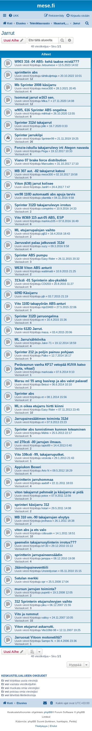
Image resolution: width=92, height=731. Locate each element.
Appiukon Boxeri (28, 467)
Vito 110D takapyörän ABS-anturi (40, 304)
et (42, 319)
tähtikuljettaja (49, 75)
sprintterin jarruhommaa (34, 480)
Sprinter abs (24, 393)
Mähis (45, 432)
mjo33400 (47, 307)
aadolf (45, 483)
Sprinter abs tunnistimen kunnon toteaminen (50, 429)
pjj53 (44, 233)
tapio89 (45, 445)
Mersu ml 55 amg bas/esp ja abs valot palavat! (51, 381)
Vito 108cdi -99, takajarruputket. (39, 454)
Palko (44, 355)
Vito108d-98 (48, 630)
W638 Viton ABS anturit (33, 268)
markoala (47, 371)
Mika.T (45, 100)
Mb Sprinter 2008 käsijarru (35, 85)
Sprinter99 (47, 138)
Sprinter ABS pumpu (31, 255)
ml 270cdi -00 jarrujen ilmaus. (38, 442)
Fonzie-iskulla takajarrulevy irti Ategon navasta (52, 148)
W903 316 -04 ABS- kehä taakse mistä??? (47, 62)
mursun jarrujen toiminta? (35, 589)
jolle (43, 126)
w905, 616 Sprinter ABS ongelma (40, 110)
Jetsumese (48, 65)
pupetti (45, 592)
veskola (46, 458)
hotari (44, 508)
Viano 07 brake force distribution (40, 160)
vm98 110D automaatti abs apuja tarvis (45, 194)
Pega (44, 151)
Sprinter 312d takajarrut (33, 122)
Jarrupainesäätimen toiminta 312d (41, 419)
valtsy (45, 617)
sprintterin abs (26, 72)
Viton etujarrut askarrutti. (34, 627)
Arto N (45, 470)
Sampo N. (47, 640)
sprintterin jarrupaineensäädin (38, 555)
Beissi (45, 384)
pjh (43, 296)
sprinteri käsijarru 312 (32, 505)
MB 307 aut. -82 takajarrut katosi (40, 171)
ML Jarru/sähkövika (30, 339)
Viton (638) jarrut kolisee (34, 183)
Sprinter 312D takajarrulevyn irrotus (43, 205)
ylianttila (46, 197)
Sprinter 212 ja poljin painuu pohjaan (44, 352)
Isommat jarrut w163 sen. (34, 97)
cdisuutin (46, 533)
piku (44, 605)
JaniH (45, 187)
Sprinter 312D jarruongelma (36, 316)
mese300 (47, 88)
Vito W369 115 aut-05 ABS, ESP (39, 218)
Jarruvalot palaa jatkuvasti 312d (39, 243)
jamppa (45, 558)
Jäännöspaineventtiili (31, 567)
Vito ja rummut (26, 614)
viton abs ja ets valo (30, 530)
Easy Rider (48, 258)
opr (43, 581)
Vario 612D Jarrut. (29, 329)
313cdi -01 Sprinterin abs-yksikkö (41, 280)
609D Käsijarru (26, 293)
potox (44, 495)
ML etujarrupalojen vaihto (35, 230)
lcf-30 (44, 545)
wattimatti (47, 271)
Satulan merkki (26, 578)
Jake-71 (46, 342)
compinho (47, 208)
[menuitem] (13, 16)
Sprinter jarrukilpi (29, 135)
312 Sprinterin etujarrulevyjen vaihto (43, 601)
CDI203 (46, 283)
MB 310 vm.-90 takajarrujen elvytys (42, 517)
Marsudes (47, 163)
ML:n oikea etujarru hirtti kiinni (39, 406)
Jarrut (8, 33)
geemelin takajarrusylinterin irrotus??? (45, 542)
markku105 (48, 221)
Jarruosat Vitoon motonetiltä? (38, 637)
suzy (44, 246)
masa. (45, 332)
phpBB (48, 712)
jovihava (46, 520)
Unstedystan (49, 570)
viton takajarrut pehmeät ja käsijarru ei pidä (49, 492)
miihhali (45, 113)
